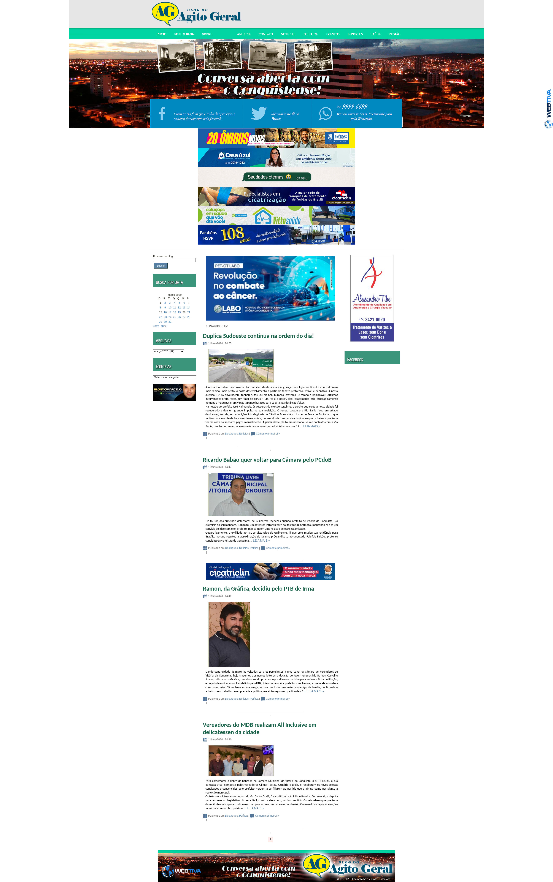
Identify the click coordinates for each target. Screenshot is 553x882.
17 (170, 312)
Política (254, 548)
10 (170, 307)
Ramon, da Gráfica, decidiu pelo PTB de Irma (258, 589)
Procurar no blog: (163, 256)
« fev (156, 325)
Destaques (231, 433)
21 (188, 312)
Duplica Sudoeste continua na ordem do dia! (258, 336)
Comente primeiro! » (268, 433)
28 (188, 317)
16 (165, 312)
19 (179, 312)
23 (165, 317)
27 (184, 317)
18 (174, 312)
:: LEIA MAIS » (310, 426)
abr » (164, 325)
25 (174, 317)
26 (179, 317)
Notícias (244, 433)
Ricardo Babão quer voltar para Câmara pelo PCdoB (267, 460)
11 (174, 307)
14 (188, 307)
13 (184, 307)
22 (160, 317)
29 (160, 321)
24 (170, 317)
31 (170, 321)
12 (179, 307)
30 (165, 321)
